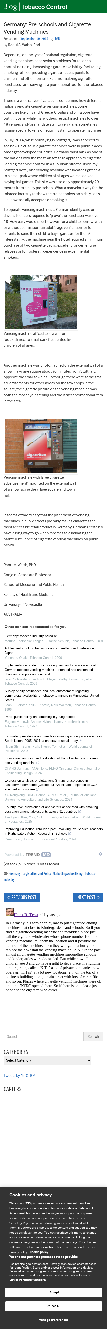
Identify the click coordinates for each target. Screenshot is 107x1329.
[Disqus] (53, 968)
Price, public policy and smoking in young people (40, 717)
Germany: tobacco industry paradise (31, 636)
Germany (14, 874)
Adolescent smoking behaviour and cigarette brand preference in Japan (51, 651)
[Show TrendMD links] (100, 854)
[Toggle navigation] (97, 6)
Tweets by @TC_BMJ (20, 1075)
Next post (86, 897)
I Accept (53, 1292)
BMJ (57, 39)
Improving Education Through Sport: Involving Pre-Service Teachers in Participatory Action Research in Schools (54, 831)
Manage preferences (53, 1320)
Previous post (24, 897)
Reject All (53, 1306)
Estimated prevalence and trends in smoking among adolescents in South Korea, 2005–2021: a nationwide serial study (53, 738)
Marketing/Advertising (68, 874)
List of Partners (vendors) (27, 1280)
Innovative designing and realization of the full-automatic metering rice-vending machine (52, 760)
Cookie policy (39, 1252)
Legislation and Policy (37, 874)
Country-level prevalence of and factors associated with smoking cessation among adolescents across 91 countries (51, 809)
